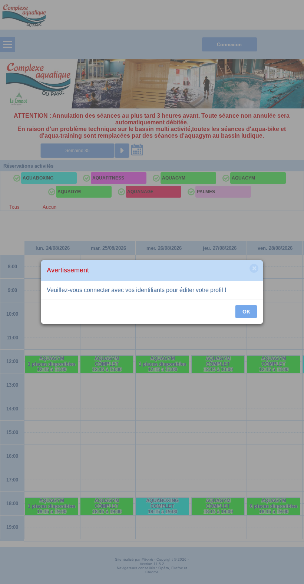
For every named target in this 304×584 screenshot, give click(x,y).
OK (246, 312)
